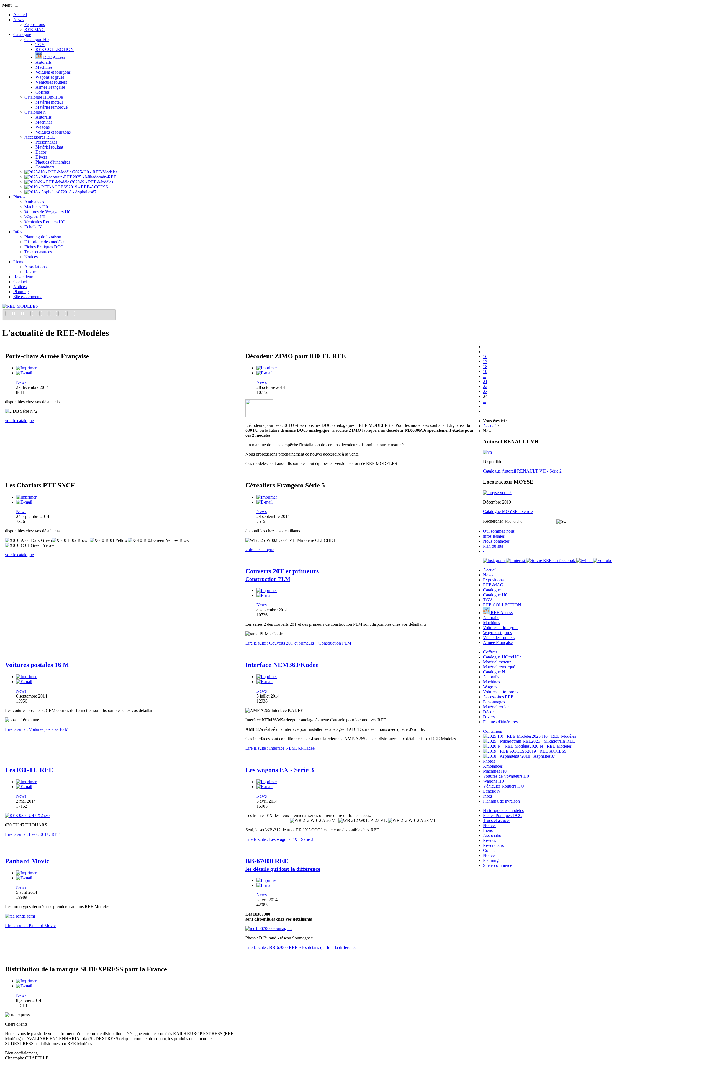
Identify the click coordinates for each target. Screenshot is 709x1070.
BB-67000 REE (282, 864)
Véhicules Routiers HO (44, 221)
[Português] (54, 314)
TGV (40, 44)
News (18, 19)
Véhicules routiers (51, 82)
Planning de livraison (42, 236)
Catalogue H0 (36, 39)
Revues (30, 271)
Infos (17, 231)
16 (485, 356)
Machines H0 (36, 207)
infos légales (494, 536)
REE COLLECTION (54, 49)
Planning (21, 291)
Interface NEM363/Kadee (282, 664)
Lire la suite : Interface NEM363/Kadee (280, 748)
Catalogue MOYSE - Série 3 (508, 511)
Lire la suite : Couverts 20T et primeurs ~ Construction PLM (298, 643)
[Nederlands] (63, 314)
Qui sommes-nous (499, 531)
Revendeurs (23, 276)
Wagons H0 (34, 216)
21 (485, 381)
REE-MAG (34, 29)
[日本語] (71, 314)
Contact (20, 281)
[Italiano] (36, 314)
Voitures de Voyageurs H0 (47, 212)
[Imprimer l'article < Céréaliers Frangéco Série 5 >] (266, 497)
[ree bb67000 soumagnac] (268, 928)
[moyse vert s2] (497, 492)
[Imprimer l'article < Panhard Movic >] (26, 872)
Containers (44, 167)
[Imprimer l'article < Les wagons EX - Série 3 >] (266, 781)
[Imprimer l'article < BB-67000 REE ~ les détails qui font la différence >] (266, 880)
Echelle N (33, 226)
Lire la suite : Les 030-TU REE (32, 834)
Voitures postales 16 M (37, 664)
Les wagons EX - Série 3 (279, 769)
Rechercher (493, 521)
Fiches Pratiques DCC (43, 246)
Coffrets (42, 92)
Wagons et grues (49, 77)
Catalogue (22, 34)
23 (485, 391)
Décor (40, 152)
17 (485, 361)
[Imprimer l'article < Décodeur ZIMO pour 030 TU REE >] (266, 368)
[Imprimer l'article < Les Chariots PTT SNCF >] (26, 497)
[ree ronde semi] (20, 916)
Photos (19, 197)
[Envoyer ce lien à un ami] (24, 373)
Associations (35, 266)
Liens (18, 261)
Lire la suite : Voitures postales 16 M (37, 729)
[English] (18, 314)
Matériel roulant (49, 147)
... (484, 376)
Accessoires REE (39, 137)
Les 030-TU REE (29, 769)
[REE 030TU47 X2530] (27, 815)
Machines (43, 67)
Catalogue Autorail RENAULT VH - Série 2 (522, 471)
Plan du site (493, 546)
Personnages (46, 142)
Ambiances (34, 202)
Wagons (42, 127)
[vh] (487, 452)
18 (485, 366)
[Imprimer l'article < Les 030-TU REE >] (26, 781)
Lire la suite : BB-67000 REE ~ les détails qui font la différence (300, 947)
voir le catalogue (19, 420)
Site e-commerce (27, 296)
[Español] (45, 314)
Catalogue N (35, 112)
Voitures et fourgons (53, 72)
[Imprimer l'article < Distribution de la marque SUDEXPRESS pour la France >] (26, 981)
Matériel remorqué (51, 107)
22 (485, 386)
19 (485, 371)
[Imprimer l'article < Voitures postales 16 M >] (26, 676)
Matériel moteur (49, 102)
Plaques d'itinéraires (52, 162)
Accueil (20, 14)
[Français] (10, 314)
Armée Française (50, 87)
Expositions (34, 24)
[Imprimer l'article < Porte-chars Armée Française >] (26, 368)
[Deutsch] (27, 314)
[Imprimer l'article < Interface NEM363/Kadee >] (266, 676)
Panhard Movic (27, 861)
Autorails (43, 62)
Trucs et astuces (38, 251)
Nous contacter (496, 541)
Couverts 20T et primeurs (282, 575)
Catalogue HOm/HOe (43, 97)
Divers (41, 157)
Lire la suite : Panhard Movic (30, 925)
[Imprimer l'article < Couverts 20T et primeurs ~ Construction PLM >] (266, 590)
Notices (31, 256)
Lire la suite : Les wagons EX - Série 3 (279, 839)
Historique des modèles (44, 241)
